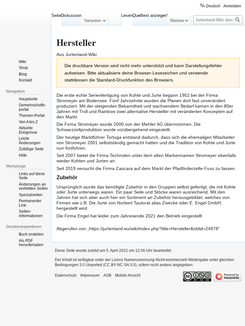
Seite (56, 15)
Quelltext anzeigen (148, 15)
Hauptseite (28, 99)
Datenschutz (66, 275)
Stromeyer (67, 100)
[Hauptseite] (25, 25)
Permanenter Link (30, 203)
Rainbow (106, 111)
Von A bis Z (28, 122)
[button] (94, 19)
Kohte (135, 95)
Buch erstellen (31, 234)
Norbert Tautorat (133, 202)
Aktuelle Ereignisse (28, 130)
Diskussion (71, 15)
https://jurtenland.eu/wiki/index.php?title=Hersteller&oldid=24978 (153, 228)
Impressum (90, 275)
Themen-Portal (32, 115)
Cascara (124, 168)
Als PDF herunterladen (31, 242)
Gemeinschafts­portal (32, 107)
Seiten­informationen (31, 213)
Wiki (22, 62)
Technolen (120, 155)
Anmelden (232, 6)
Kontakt (25, 80)
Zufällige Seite (31, 149)
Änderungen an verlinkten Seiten (33, 186)
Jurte (156, 95)
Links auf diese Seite (32, 176)
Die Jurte (98, 202)
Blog (23, 74)
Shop (23, 68)
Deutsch (213, 6)
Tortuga (114, 137)
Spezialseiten (30, 195)
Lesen (125, 15)
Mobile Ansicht (127, 275)
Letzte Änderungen (30, 140)
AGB (107, 275)
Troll (83, 111)
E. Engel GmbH (205, 202)
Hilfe (23, 155)
